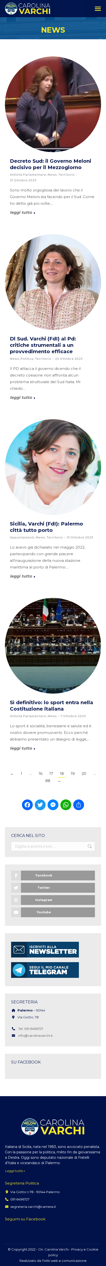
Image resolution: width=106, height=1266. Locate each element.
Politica (26, 359)
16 (40, 773)
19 (73, 773)
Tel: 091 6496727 (30, 1029)
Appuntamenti (22, 537)
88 (47, 780)
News (52, 174)
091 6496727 (19, 1199)
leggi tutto (21, 212)
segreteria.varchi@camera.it (33, 1207)
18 (62, 773)
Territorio (66, 174)
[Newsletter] (45, 957)
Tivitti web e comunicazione (64, 1261)
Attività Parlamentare (28, 174)
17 (51, 773)
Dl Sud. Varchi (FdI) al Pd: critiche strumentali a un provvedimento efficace (43, 345)
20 (84, 773)
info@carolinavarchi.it (35, 1035)
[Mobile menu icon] (98, 9)
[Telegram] (45, 977)
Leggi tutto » (15, 1171)
